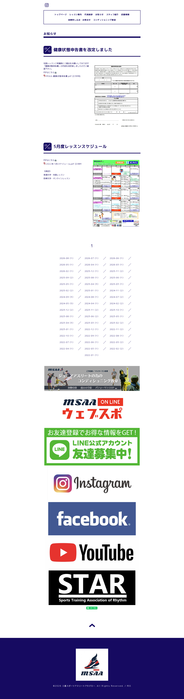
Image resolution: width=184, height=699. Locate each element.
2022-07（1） (67, 342)
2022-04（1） (67, 348)
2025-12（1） (92, 271)
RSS (129, 686)
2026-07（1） (92, 258)
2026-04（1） (92, 264)
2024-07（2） (117, 297)
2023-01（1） (67, 329)
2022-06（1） (92, 342)
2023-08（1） (67, 316)
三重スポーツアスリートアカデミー (78, 686)
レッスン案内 (76, 14)
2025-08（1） (92, 277)
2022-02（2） (117, 348)
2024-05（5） (67, 303)
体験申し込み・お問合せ (79, 20)
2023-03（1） (92, 323)
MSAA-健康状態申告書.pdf (59, 76)
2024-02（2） (117, 303)
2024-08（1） (92, 297)
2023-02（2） (117, 323)
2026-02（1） (67, 271)
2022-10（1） (67, 335)
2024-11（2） (117, 290)
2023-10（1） (117, 310)
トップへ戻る (92, 625)
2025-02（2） (67, 290)
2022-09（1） (92, 335)
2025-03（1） (117, 284)
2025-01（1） (92, 290)
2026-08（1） (67, 258)
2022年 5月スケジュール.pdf (60, 164)
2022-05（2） (117, 342)
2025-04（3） (92, 284)
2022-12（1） (92, 329)
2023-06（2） (92, 316)
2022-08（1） (117, 335)
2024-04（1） (92, 303)
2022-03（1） (92, 348)
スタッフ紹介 (112, 14)
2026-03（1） (117, 264)
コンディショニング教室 (104, 20)
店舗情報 (125, 14)
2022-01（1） (92, 355)
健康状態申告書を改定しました (83, 49)
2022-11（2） (117, 329)
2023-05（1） (117, 316)
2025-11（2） (117, 271)
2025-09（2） (67, 277)
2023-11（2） (92, 310)
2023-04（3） (67, 323)
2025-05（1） (67, 284)
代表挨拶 (88, 14)
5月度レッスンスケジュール (80, 146)
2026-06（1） (117, 258)
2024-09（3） (67, 297)
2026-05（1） (67, 264)
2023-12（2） (67, 310)
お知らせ (99, 14)
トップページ (61, 14)
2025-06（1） (117, 277)
